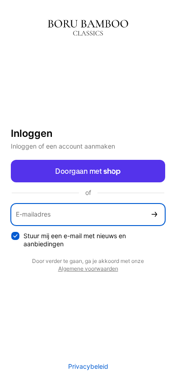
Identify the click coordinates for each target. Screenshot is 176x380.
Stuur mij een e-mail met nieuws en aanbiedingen (74, 240)
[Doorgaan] (154, 214)
